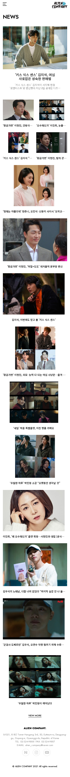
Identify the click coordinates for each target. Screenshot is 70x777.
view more (34, 715)
